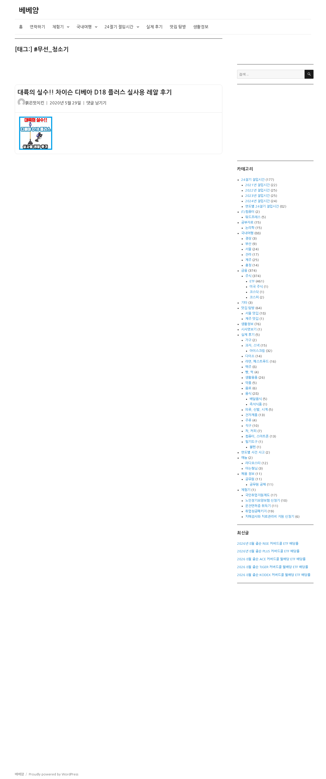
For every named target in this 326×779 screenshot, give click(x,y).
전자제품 (251, 415)
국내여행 (84, 27)
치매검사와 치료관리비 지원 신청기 (269, 516)
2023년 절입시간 (257, 195)
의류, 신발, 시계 (256, 409)
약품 (248, 383)
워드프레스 (253, 217)
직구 (248, 425)
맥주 (248, 366)
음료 (248, 388)
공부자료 (247, 222)
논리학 (249, 227)
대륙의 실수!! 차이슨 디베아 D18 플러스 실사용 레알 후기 (95, 92)
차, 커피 (250, 431)
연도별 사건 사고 (253, 452)
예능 (244, 457)
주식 (248, 276)
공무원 (249, 479)
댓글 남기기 (96, 103)
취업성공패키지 (256, 511)
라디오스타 (253, 463)
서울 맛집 (252, 313)
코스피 (254, 297)
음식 (248, 393)
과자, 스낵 (252, 345)
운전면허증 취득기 (258, 506)
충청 (248, 265)
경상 (248, 238)
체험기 (58, 27)
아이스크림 (257, 350)
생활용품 (251, 377)
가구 (248, 340)
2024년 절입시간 (257, 201)
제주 (248, 260)
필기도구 (251, 441)
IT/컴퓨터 (247, 211)
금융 (244, 270)
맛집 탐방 (178, 27)
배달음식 (256, 399)
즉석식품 (256, 404)
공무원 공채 (258, 484)
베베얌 (29, 10)
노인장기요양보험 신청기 (262, 500)
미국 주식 (256, 286)
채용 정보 (247, 473)
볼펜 (253, 447)
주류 (248, 420)
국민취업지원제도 (257, 495)
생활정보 (200, 27)
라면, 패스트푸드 (257, 361)
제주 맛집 (252, 318)
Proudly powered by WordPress (53, 774)
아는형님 (251, 468)
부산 (248, 243)
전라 (248, 254)
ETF (252, 281)
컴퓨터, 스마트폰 (257, 436)
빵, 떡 (249, 372)
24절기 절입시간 (118, 27)
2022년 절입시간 (257, 190)
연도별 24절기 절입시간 (262, 206)
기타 (244, 302)
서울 (248, 249)
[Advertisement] (119, 71)
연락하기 (37, 27)
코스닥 (254, 292)
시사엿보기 (248, 329)
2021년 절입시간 (257, 185)
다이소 (249, 356)
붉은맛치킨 (34, 103)
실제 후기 (154, 27)
